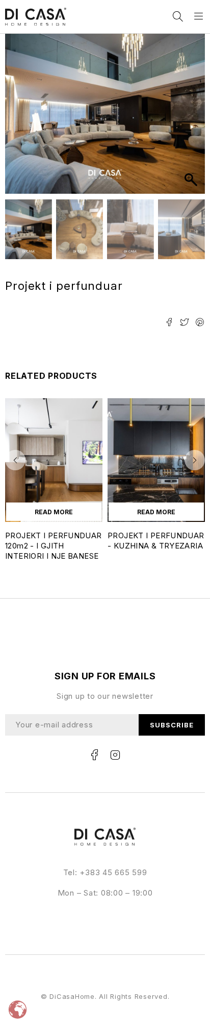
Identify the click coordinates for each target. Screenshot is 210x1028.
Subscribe (172, 725)
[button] (192, 119)
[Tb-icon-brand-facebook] (94, 755)
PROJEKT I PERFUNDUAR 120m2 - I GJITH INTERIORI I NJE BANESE (53, 546)
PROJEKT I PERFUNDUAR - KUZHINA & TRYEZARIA (156, 541)
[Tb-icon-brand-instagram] (115, 755)
